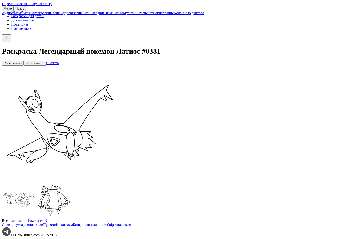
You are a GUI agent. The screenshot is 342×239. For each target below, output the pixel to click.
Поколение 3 (21, 28)
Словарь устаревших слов (22, 225)
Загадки (97, 13)
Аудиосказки (12, 13)
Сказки (28, 13)
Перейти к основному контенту (27, 4)
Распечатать (13, 63)
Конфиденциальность (90, 225)
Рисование (165, 13)
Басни (118, 13)
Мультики (131, 13)
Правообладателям (58, 225)
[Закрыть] (6, 38)
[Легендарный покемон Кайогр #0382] (19, 216)
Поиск (20, 8)
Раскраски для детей (27, 16)
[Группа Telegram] (6, 235)
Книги (85, 13)
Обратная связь (119, 225)
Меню (8, 8)
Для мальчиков (23, 20)
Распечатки (148, 13)
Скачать (52, 63)
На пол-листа (34, 63)
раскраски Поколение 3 (28, 220)
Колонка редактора (189, 13)
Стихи (108, 13)
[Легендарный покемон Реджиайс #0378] (54, 216)
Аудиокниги (70, 13)
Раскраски (42, 13)
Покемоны (19, 24)
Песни (55, 13)
